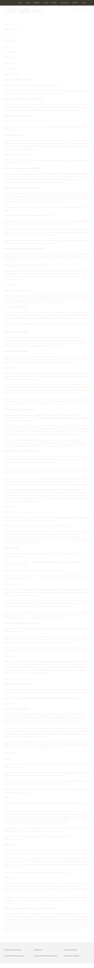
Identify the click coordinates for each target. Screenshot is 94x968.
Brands (54, 2)
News (84, 2)
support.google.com (10, 703)
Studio (45, 2)
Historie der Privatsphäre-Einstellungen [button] (45, 956)
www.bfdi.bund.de (10, 285)
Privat (28, 2)
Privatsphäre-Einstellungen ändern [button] (14, 956)
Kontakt (75, 2)
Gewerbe (36, 2)
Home (20, 2)
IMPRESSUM (38, 950)
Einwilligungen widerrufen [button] (71, 956)
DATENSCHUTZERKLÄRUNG (83, 10)
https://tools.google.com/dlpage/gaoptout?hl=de (19, 678)
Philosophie (64, 2)
